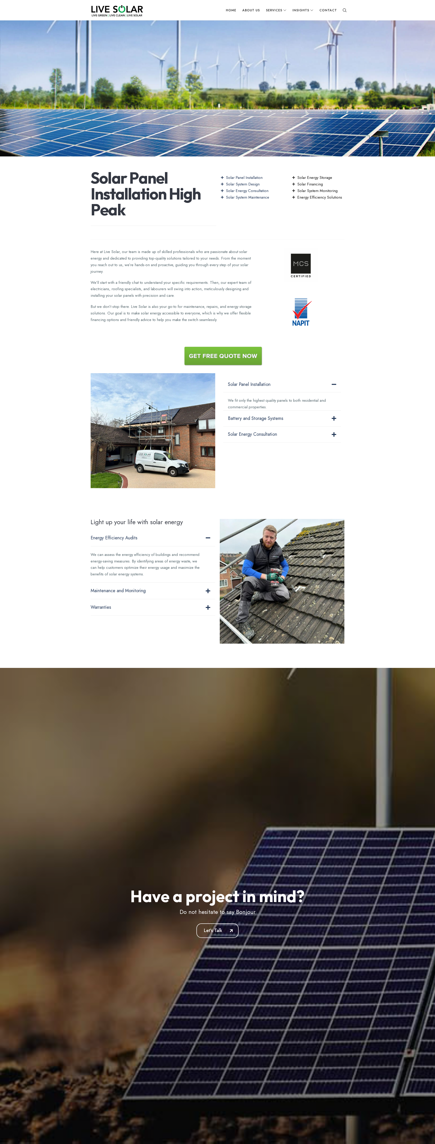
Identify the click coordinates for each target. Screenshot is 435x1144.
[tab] (282, 385)
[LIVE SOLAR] (116, 10)
